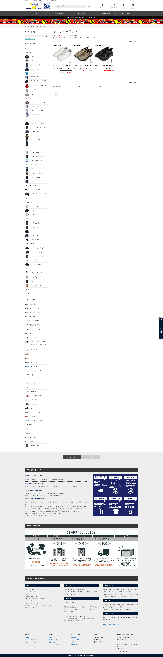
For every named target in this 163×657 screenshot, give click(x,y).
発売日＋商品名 (91, 37)
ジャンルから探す (31, 299)
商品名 (67, 37)
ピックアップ (77, 35)
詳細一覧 (71, 35)
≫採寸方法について (53, 644)
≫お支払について (52, 637)
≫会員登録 (74, 637)
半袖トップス (101, 86)
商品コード (62, 37)
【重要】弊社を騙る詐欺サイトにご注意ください (81, 17)
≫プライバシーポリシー (31, 642)
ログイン (124, 8)
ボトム (121, 86)
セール (83, 13)
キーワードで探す (31, 32)
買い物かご (133, 8)
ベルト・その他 (57, 94)
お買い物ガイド (102, 8)
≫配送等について (52, 639)
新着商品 (60, 13)
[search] (83, 6)
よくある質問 (128, 13)
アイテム (37, 13)
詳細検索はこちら (91, 6)
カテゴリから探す (31, 43)
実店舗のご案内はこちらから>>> (111, 624)
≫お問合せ (74, 642)
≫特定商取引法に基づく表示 (32, 639)
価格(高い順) (83, 37)
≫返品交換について (53, 642)
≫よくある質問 (75, 639)
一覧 (67, 35)
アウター (77, 86)
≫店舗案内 (74, 644)
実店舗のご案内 (105, 13)
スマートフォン (73, 457)
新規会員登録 (114, 8)
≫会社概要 (28, 637)
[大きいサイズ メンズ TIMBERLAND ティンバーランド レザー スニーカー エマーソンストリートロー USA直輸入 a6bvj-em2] (62, 53)
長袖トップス (57, 86)
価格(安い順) (76, 37)
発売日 (71, 37)
